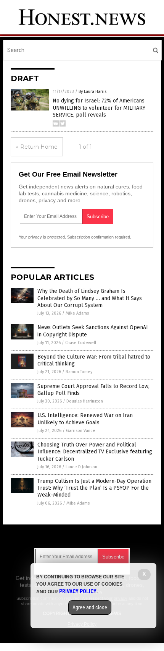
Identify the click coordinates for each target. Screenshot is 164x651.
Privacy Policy (77, 591)
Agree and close (89, 607)
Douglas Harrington (84, 401)
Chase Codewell (80, 342)
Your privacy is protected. (42, 237)
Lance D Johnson (81, 466)
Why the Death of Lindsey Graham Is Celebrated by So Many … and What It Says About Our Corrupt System (89, 298)
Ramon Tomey (79, 371)
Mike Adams (77, 313)
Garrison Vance (80, 430)
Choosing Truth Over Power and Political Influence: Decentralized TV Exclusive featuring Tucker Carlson (94, 452)
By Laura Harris (92, 91)
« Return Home (37, 146)
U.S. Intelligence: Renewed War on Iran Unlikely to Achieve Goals (85, 418)
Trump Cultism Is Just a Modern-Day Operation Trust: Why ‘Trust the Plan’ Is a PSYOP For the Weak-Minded (94, 488)
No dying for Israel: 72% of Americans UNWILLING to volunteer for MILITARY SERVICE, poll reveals (99, 107)
